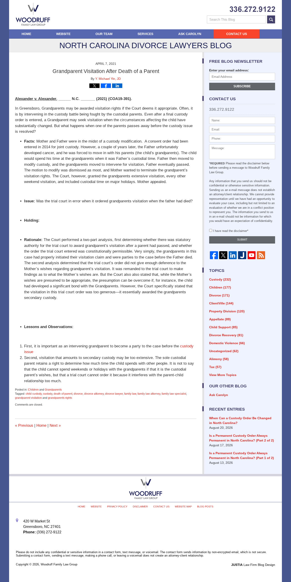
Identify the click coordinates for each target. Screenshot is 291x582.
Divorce (219, 295)
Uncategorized (223, 351)
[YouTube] (251, 255)
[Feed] (261, 255)
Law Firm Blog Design (253, 565)
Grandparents (53, 389)
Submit (242, 239)
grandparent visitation (28, 397)
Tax (215, 367)
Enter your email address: (229, 70)
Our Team (104, 34)
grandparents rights (60, 397)
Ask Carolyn (189, 34)
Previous (24, 425)
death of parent (63, 393)
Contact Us (236, 34)
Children (33, 389)
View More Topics (222, 375)
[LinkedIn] (232, 255)
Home (26, 34)
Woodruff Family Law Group (59, 564)
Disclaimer (140, 506)
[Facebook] (213, 255)
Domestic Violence (227, 343)
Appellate (220, 319)
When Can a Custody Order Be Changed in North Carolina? (240, 420)
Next (55, 425)
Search (271, 19)
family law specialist (174, 393)
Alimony (219, 359)
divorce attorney (94, 393)
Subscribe (242, 86)
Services (145, 34)
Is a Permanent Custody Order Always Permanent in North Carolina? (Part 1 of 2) (241, 455)
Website (63, 34)
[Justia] (242, 255)
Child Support (223, 327)
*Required (217, 163)
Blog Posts (205, 506)
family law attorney (149, 393)
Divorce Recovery (226, 335)
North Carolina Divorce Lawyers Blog (33, 14)
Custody (220, 279)
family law (130, 393)
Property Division (227, 311)
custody (47, 393)
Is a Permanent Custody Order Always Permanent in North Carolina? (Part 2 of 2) (241, 438)
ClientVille (221, 303)
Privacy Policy (117, 506)
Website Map (183, 506)
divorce (78, 393)
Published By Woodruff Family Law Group (252, 9)
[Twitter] (223, 255)
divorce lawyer (114, 393)
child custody (34, 393)
